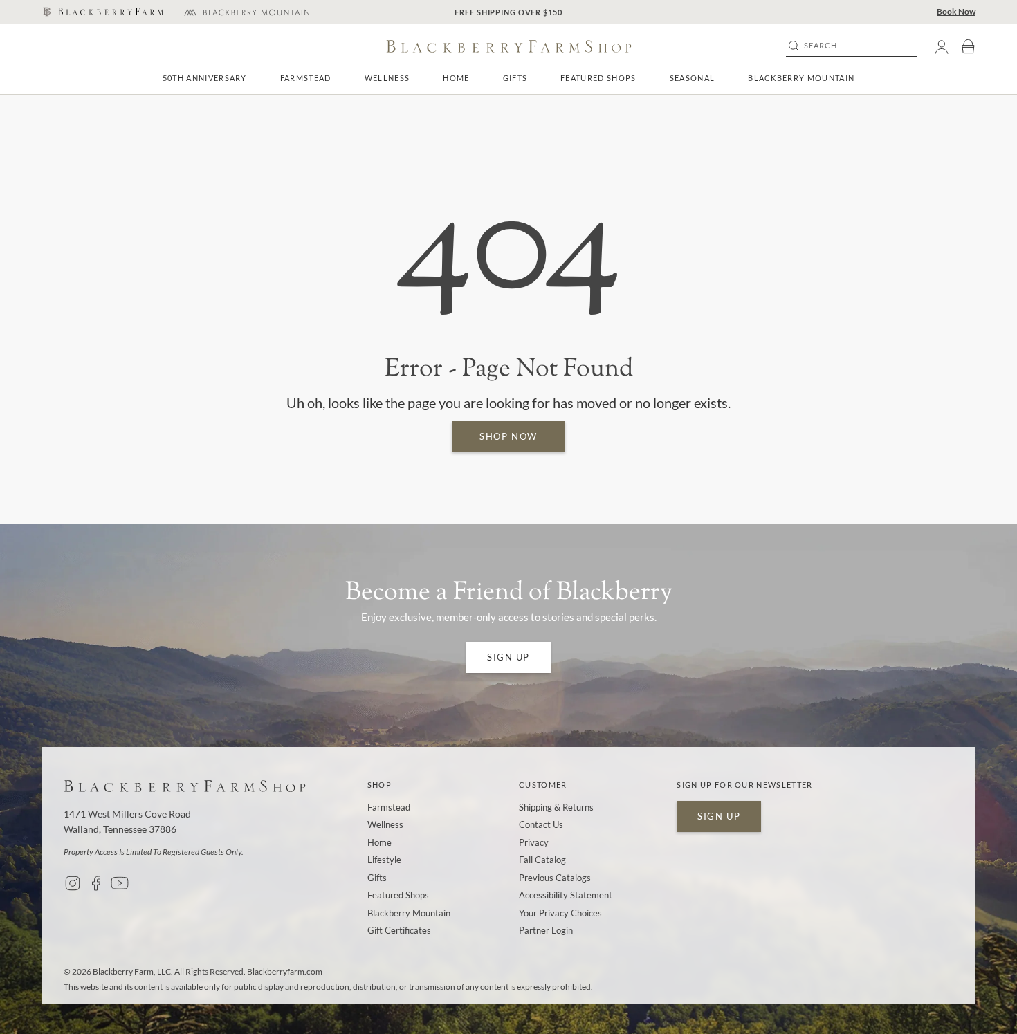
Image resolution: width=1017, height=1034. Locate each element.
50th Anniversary (205, 77)
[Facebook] (96, 883)
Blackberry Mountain (801, 77)
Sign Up (508, 657)
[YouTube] (120, 883)
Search (821, 45)
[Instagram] (73, 883)
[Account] (941, 46)
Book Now (956, 12)
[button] (305, 77)
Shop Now (508, 436)
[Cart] (967, 46)
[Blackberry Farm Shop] (102, 12)
